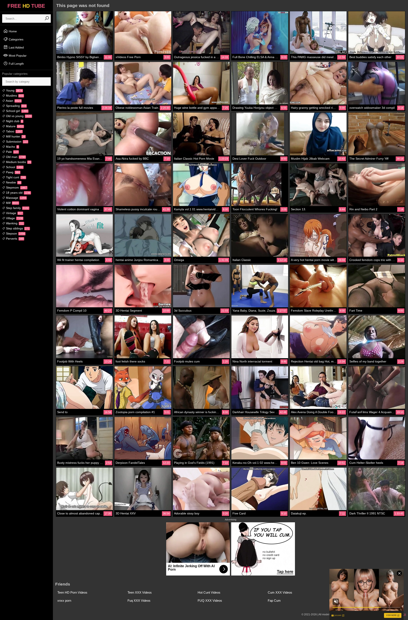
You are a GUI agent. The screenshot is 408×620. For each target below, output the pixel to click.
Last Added (16, 47)
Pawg (12, 172)
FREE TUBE (26, 6)
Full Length (16, 63)
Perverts (14, 238)
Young (13, 90)
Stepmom (16, 187)
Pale (11, 151)
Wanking (14, 223)
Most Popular (17, 55)
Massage (15, 197)
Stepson (15, 233)
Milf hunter (15, 136)
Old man (15, 157)
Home (12, 31)
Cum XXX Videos (280, 592)
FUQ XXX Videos (210, 600)
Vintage (14, 213)
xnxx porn (64, 600)
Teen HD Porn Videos (72, 592)
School (14, 167)
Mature (14, 126)
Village (14, 218)
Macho (11, 146)
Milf (11, 203)
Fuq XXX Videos (139, 600)
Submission (16, 141)
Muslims (14, 95)
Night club (14, 121)
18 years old (17, 192)
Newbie (13, 182)
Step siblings (17, 228)
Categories (15, 39)
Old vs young (18, 116)
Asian (13, 100)
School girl (16, 111)
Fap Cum (274, 600)
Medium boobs (18, 162)
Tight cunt (15, 177)
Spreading (15, 105)
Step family (17, 208)
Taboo (13, 131)
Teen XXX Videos (140, 592)
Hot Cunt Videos (209, 592)
